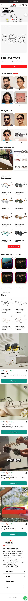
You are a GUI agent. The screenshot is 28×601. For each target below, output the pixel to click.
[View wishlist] (23, 5)
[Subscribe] (21, 587)
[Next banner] (25, 14)
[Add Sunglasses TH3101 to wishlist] (12, 198)
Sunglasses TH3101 (5, 208)
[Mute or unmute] (10, 151)
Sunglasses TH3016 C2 (19, 208)
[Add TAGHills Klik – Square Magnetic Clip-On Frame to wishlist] (12, 299)
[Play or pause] (7, 151)
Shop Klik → (14, 432)
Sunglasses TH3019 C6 (6, 240)
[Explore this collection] (21, 263)
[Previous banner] (2, 14)
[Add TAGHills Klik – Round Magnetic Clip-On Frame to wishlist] (25, 316)
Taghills (15, 597)
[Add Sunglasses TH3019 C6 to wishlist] (12, 230)
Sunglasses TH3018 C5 (19, 224)
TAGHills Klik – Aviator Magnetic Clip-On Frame (20, 310)
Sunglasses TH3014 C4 (6, 192)
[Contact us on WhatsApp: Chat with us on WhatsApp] (25, 598)
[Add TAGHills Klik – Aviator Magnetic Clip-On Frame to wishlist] (25, 299)
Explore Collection (14, 246)
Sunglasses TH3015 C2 (19, 192)
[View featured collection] (14, 14)
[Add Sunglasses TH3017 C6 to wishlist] (12, 214)
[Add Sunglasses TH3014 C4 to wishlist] (12, 182)
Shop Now (14, 381)
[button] (1, 5)
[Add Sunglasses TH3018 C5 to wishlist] (25, 214)
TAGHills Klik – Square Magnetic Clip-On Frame (6, 310)
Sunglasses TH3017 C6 (6, 224)
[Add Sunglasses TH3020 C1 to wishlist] (25, 230)
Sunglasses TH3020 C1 (19, 240)
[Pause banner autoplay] (16, 20)
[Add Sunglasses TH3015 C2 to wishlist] (25, 182)
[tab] (13, 19)
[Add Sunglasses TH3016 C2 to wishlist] (25, 198)
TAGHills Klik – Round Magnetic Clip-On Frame (20, 327)
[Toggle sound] (25, 387)
